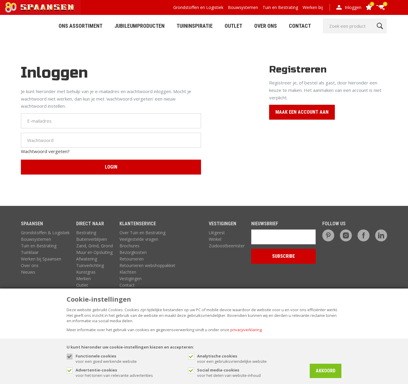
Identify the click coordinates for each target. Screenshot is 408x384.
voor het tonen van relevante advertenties (114, 372)
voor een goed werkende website (106, 358)
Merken (83, 278)
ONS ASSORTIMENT (80, 26)
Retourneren (131, 259)
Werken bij (313, 7)
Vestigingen (130, 278)
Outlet (233, 26)
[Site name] (40, 7)
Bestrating (86, 232)
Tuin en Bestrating (280, 7)
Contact (300, 26)
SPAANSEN (32, 223)
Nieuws (28, 272)
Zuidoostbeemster (227, 246)
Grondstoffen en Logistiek (198, 7)
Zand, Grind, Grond (94, 246)
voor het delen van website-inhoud (229, 372)
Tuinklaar (30, 252)
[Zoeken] (380, 25)
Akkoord (325, 371)
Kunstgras (86, 272)
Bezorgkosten (133, 252)
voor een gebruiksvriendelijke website (232, 358)
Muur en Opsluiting (94, 252)
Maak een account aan (302, 112)
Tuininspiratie (195, 26)
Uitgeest (217, 232)
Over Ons (265, 26)
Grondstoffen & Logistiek (45, 232)
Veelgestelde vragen (138, 239)
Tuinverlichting (90, 265)
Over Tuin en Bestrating (142, 232)
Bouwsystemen (243, 7)
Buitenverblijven (91, 239)
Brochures (129, 246)
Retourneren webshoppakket (147, 265)
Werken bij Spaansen (41, 259)
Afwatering (86, 259)
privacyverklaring (246, 329)
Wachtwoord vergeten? (45, 151)
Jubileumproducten (139, 26)
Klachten (127, 272)
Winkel (215, 239)
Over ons (30, 265)
